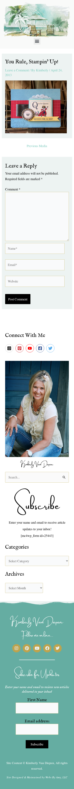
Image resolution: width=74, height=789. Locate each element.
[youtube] (30, 348)
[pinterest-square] (20, 348)
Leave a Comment (17, 70)
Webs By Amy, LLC (56, 777)
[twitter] (51, 348)
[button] (37, 41)
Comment (12, 189)
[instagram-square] (10, 348)
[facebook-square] (40, 348)
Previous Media (37, 146)
